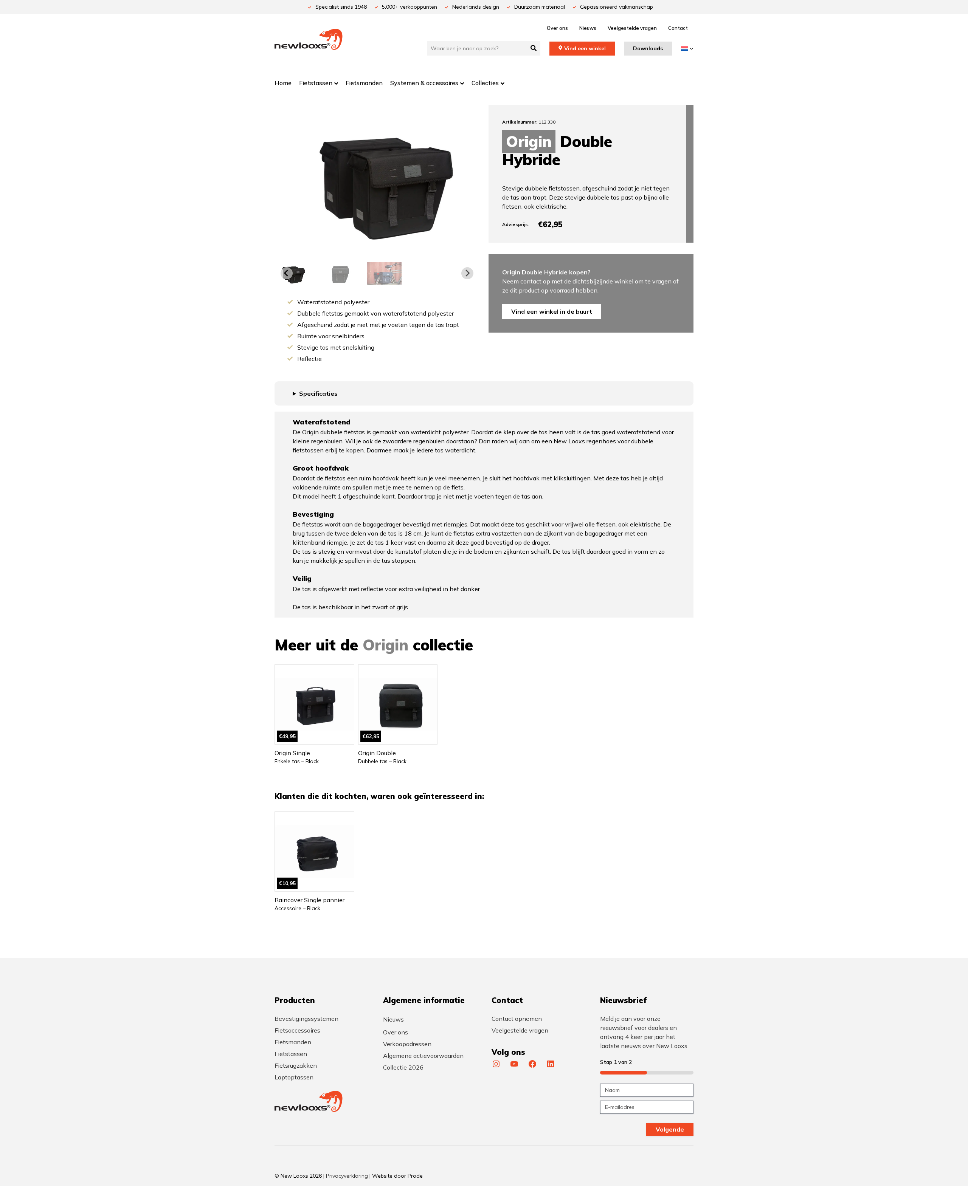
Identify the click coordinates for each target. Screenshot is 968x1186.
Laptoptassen (294, 1077)
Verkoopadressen (407, 1044)
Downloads (648, 48)
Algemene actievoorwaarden (423, 1055)
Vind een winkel (585, 48)
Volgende (670, 1129)
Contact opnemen (517, 1018)
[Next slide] (467, 273)
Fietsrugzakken (296, 1065)
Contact (678, 28)
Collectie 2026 (403, 1067)
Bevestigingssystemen (306, 1018)
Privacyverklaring (347, 1175)
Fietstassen (291, 1053)
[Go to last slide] (287, 273)
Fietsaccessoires (297, 1030)
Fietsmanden (293, 1042)
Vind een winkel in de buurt (551, 311)
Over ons (557, 28)
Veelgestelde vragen (632, 28)
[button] (338, 273)
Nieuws (587, 28)
